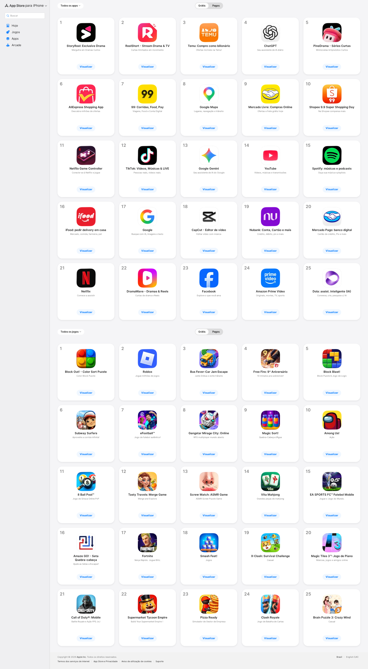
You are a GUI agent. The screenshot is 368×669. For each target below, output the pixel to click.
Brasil (339, 657)
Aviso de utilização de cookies (137, 661)
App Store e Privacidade (105, 661)
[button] (25, 26)
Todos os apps (69, 5)
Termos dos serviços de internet (74, 661)
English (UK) (352, 657)
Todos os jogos (70, 331)
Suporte (159, 661)
